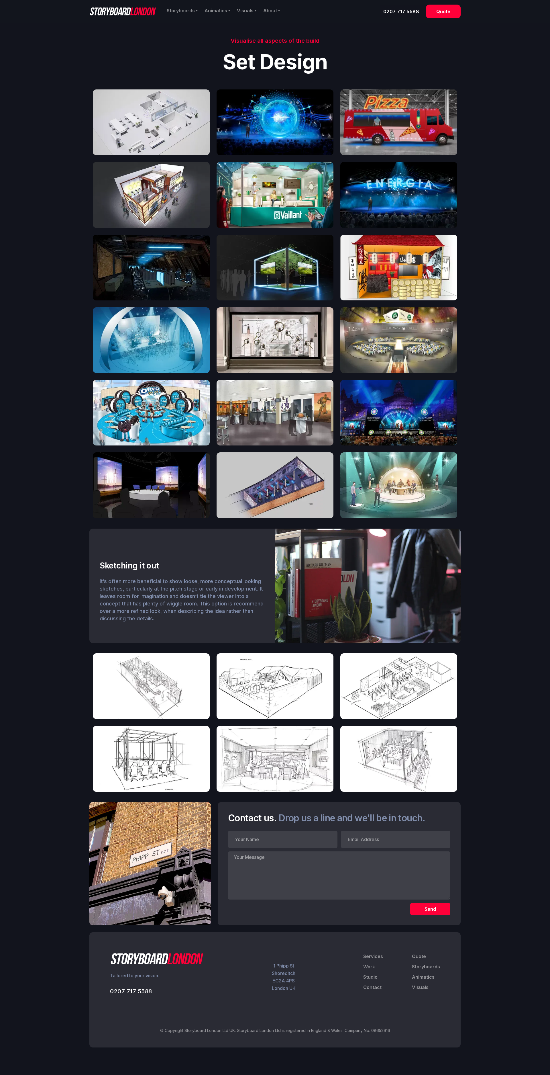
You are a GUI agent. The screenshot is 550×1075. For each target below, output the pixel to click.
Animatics (423, 977)
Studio (370, 977)
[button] (182, 10)
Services (373, 956)
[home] (122, 11)
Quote (443, 11)
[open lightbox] (151, 122)
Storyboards (426, 967)
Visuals (420, 987)
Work (369, 967)
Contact (372, 987)
